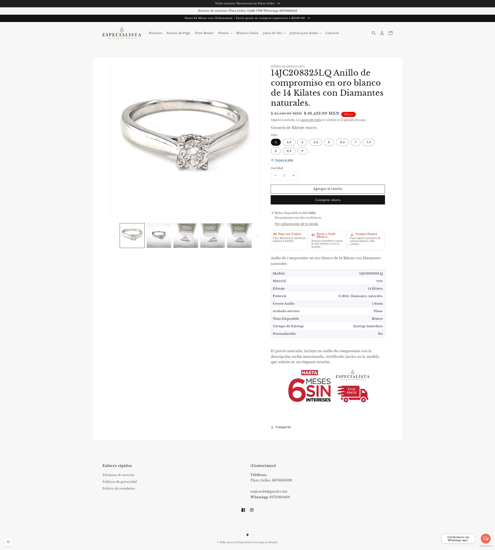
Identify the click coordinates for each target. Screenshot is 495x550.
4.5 (289, 142)
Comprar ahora (328, 200)
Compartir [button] (283, 427)
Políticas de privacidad (119, 482)
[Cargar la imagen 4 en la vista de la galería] (212, 235)
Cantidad (277, 168)
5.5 (315, 142)
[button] (225, 33)
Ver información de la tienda (296, 224)
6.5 (342, 142)
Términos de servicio (118, 475)
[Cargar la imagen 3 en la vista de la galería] (185, 235)
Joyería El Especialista (240, 542)
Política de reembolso (118, 488)
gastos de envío (312, 119)
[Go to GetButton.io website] (486, 546)
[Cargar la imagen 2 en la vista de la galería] (159, 235)
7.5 (369, 142)
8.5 (289, 151)
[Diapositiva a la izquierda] (114, 235)
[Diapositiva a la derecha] (257, 235)
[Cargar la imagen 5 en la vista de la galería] (239, 235)
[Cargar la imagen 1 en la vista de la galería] (132, 235)
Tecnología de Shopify (265, 542)
